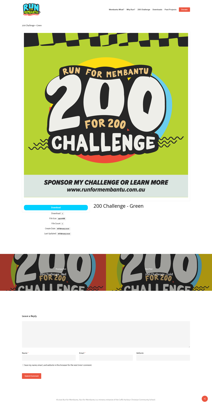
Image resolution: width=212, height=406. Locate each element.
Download (56, 208)
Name (25, 353)
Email (82, 353)
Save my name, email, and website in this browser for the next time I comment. (58, 365)
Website (140, 353)
